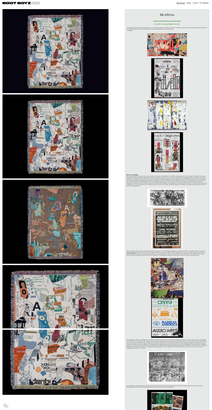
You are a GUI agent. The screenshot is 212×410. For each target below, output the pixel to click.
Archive (181, 3)
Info (189, 3)
